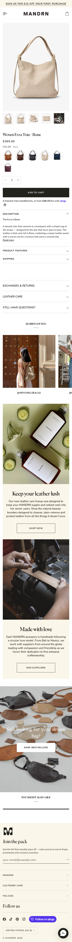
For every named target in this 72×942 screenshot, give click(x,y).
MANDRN (10, 938)
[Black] (33, 156)
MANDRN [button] (8, 875)
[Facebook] (4, 919)
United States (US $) (19, 930)
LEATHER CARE (12, 296)
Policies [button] (8, 895)
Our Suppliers (36, 667)
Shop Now (36, 528)
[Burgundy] (8, 168)
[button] (63, 933)
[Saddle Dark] (21, 156)
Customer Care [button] (13, 885)
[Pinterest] (17, 919)
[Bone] (45, 156)
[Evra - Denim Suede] (58, 156)
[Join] (66, 859)
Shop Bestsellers (36, 747)
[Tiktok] (10, 919)
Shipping (9, 258)
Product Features (15, 250)
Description (11, 214)
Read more (8, 240)
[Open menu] (8, 13)
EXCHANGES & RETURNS (19, 285)
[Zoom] (9, 105)
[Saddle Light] (9, 156)
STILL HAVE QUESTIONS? (19, 307)
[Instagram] (24, 919)
